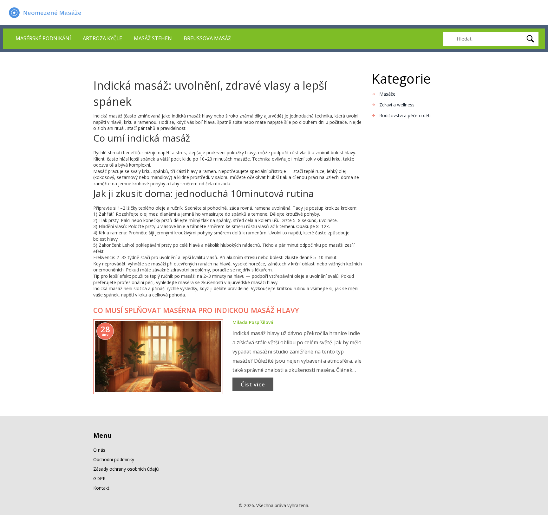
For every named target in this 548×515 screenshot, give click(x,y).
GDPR (99, 478)
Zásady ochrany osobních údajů (126, 469)
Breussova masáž (207, 38)
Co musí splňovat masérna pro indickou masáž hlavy (196, 310)
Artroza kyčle (102, 38)
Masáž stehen (153, 38)
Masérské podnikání (43, 38)
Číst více (253, 384)
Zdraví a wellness (396, 105)
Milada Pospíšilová (252, 322)
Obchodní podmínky (113, 459)
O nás (99, 450)
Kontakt (101, 488)
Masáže (387, 94)
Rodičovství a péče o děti (405, 115)
